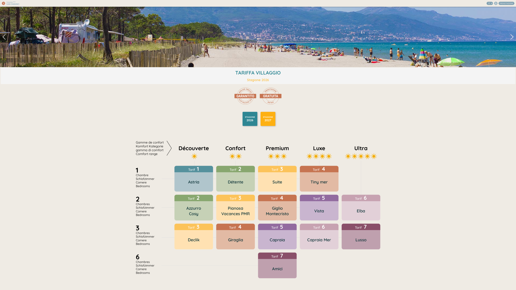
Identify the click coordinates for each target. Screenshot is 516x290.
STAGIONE (250, 119)
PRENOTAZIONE (506, 3)
